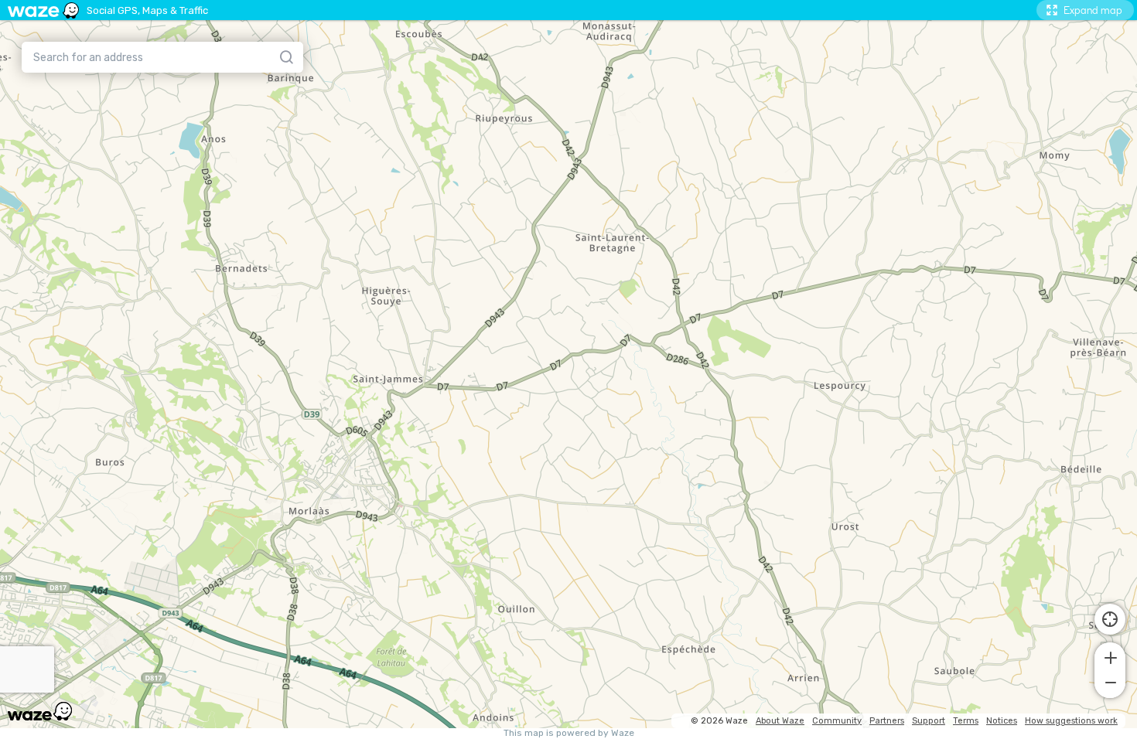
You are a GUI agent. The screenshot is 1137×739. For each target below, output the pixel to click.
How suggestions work (1071, 721)
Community (837, 721)
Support (928, 721)
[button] (1109, 656)
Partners (886, 721)
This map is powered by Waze (569, 733)
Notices (1001, 721)
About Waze (780, 721)
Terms (965, 721)
